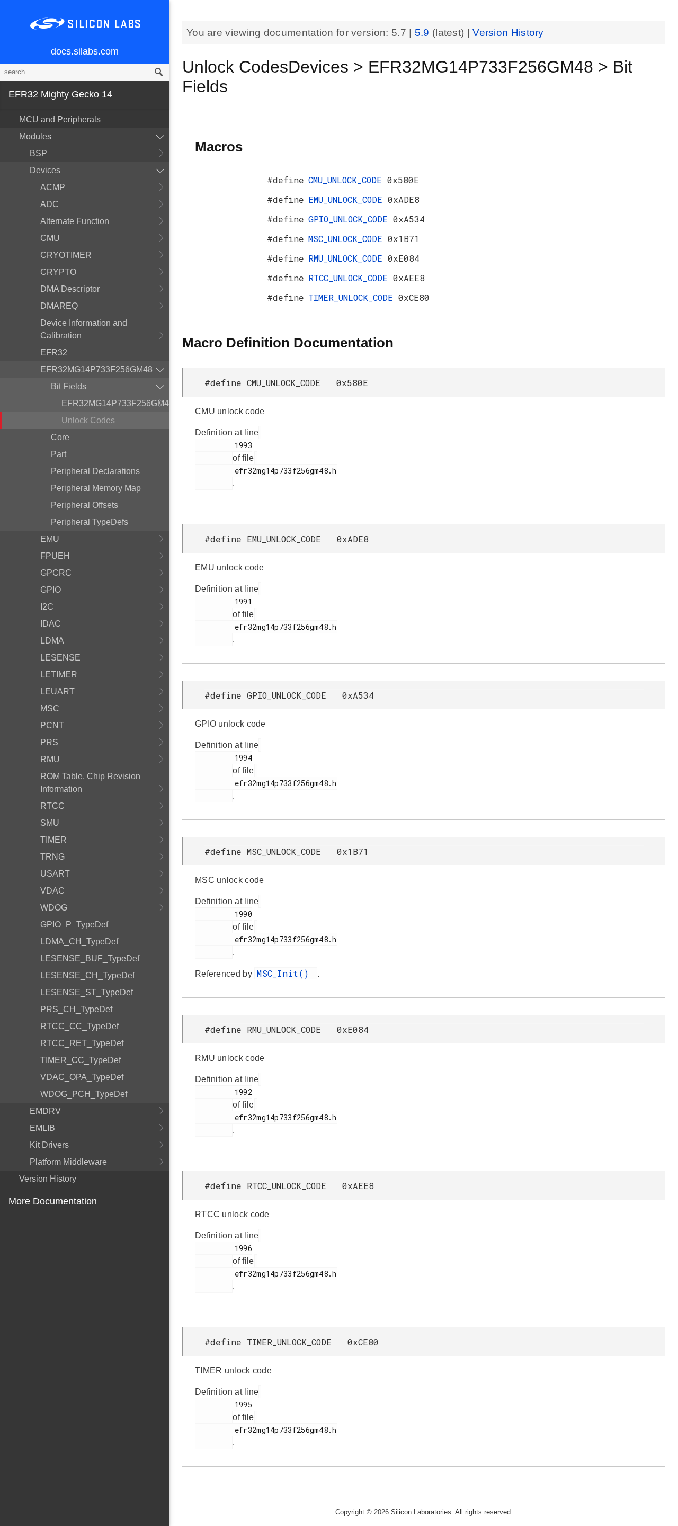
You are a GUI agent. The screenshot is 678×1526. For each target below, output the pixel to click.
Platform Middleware (68, 1161)
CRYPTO (58, 271)
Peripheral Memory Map (96, 488)
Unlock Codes (88, 420)
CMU (50, 238)
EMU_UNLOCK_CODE (348, 199)
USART (55, 873)
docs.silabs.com (85, 51)
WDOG (53, 907)
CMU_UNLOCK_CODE (347, 179)
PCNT (52, 725)
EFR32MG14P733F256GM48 (96, 369)
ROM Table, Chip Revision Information (90, 782)
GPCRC (56, 572)
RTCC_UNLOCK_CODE (350, 277)
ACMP (52, 187)
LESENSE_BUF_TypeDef (89, 958)
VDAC (52, 890)
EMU (49, 538)
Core (60, 437)
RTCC (52, 805)
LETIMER (58, 674)
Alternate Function (74, 221)
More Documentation (52, 1201)
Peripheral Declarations (95, 471)
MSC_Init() (285, 973)
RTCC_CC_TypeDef (79, 1026)
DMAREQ (59, 305)
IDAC (50, 623)
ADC (49, 204)
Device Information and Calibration (83, 329)
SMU (49, 822)
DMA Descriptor (70, 288)
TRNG (52, 856)
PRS (49, 742)
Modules (35, 136)
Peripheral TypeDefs (89, 521)
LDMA (52, 640)
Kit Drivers (49, 1144)
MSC (49, 708)
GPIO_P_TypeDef (74, 924)
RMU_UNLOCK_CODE (348, 258)
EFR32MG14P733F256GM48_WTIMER (115, 403)
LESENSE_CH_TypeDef (87, 975)
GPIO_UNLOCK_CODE (350, 219)
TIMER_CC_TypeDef (80, 1060)
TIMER (53, 839)
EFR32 (53, 352)
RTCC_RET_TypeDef (81, 1043)
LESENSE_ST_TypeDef (86, 992)
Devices (45, 170)
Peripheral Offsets (84, 505)
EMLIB (42, 1127)
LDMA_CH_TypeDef (79, 941)
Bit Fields (68, 386)
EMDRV (45, 1111)
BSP (38, 153)
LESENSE (60, 657)
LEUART (57, 691)
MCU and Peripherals (60, 119)
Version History (47, 1178)
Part (58, 454)
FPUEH (55, 555)
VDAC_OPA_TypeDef (81, 1077)
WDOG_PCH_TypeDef (83, 1094)
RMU (50, 759)
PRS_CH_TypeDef (76, 1009)
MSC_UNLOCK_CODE (348, 238)
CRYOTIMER (66, 255)
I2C (46, 606)
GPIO (50, 589)
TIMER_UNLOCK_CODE (353, 297)
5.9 (423, 32)
